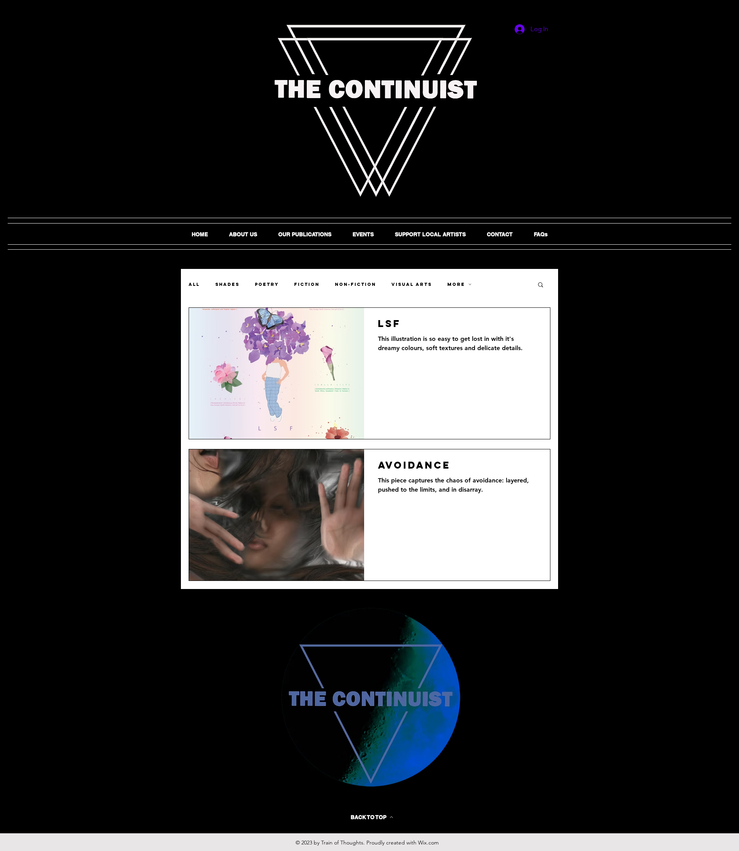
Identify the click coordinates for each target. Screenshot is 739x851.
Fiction (306, 284)
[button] (540, 285)
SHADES (227, 284)
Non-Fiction (355, 284)
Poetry (267, 284)
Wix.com (428, 842)
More (456, 284)
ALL (194, 284)
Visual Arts (411, 284)
